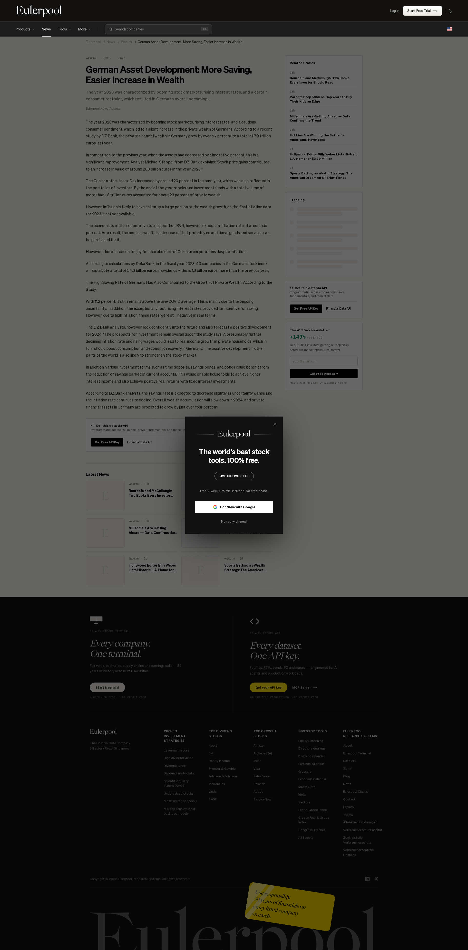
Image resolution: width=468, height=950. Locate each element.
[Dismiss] (275, 424)
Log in (394, 10)
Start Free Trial (419, 10)
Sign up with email (234, 521)
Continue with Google (237, 506)
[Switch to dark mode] (450, 11)
